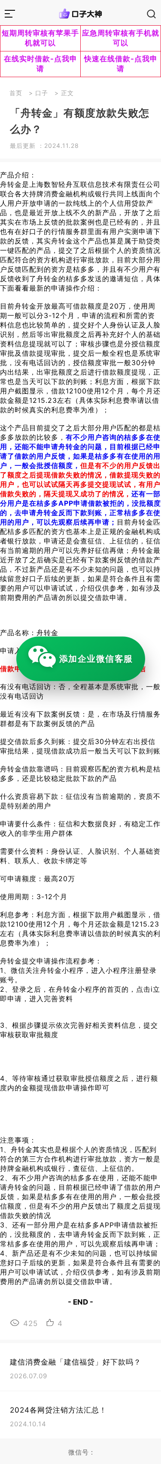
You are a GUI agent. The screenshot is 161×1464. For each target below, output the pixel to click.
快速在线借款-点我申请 (121, 63)
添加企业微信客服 (96, 659)
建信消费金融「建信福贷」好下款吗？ (75, 1362)
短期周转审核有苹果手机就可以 (40, 38)
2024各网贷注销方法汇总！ (58, 1410)
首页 (15, 92)
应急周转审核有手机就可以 (120, 38)
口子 (41, 92)
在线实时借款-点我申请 (40, 63)
